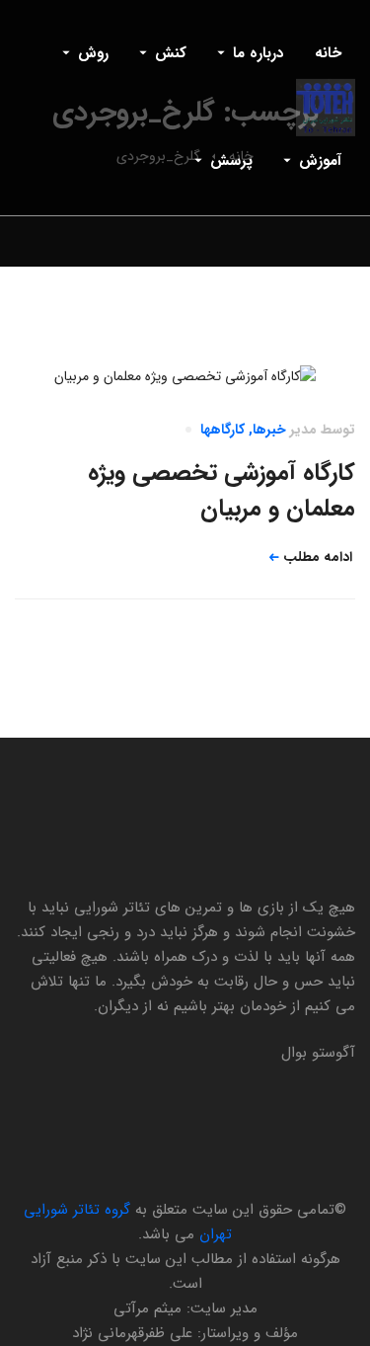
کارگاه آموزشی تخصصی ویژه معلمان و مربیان (221, 490)
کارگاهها (222, 429)
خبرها (269, 429)
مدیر (303, 429)
